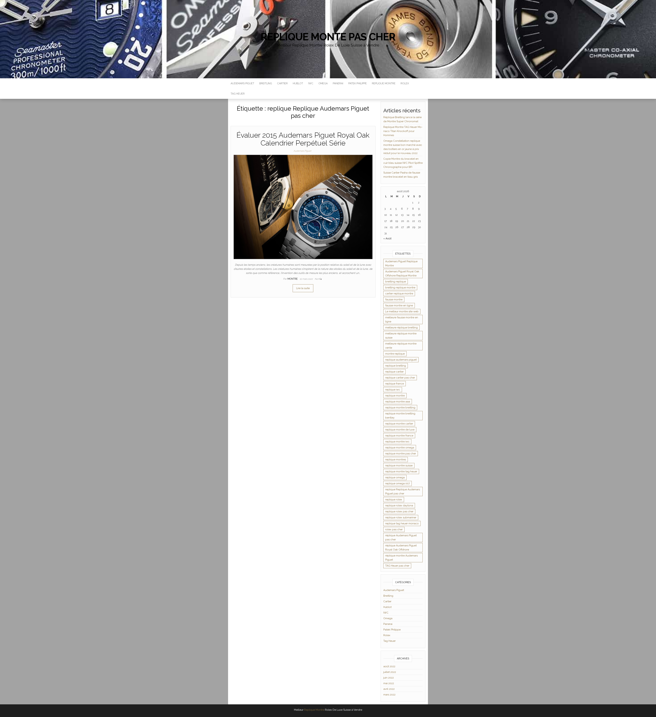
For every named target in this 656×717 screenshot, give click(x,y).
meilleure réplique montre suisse (400, 335)
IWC (310, 83)
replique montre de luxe (399, 429)
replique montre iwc (397, 441)
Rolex (405, 83)
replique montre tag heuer (401, 471)
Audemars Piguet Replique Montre (401, 263)
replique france (394, 383)
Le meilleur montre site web (402, 311)
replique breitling (395, 365)
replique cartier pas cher (400, 377)
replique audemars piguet (401, 359)
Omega (323, 83)
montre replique (395, 353)
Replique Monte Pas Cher (328, 37)
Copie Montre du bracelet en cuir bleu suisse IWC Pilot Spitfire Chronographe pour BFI (403, 163)
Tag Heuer (238, 93)
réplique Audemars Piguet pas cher (401, 537)
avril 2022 (389, 689)
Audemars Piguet (242, 83)
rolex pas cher (394, 529)
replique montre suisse (399, 465)
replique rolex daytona (399, 505)
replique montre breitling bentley (400, 415)
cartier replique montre (399, 293)
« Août (387, 238)
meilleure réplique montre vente (400, 345)
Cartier (282, 83)
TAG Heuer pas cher (397, 565)
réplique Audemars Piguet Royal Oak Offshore (401, 547)
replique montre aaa (397, 401)
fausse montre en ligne (399, 305)
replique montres (395, 459)
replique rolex (393, 499)
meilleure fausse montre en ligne (401, 319)
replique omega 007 (397, 483)
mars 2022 (389, 694)
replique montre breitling (400, 407)
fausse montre (393, 299)
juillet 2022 (389, 672)
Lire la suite (303, 288)
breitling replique (395, 281)
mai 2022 (388, 683)
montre (293, 278)
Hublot (298, 83)
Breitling (265, 83)
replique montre (395, 395)
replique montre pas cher (400, 453)
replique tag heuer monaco (402, 523)
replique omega (395, 477)
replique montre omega (399, 447)
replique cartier (394, 371)
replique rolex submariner (400, 517)
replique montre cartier (399, 423)
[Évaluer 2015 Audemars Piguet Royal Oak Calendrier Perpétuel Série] (303, 206)
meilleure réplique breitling (401, 327)
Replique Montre (383, 83)
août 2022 (389, 666)
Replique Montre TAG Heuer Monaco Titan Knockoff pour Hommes (402, 131)
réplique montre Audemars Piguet (401, 557)
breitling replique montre (400, 287)
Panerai (338, 83)
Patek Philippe (357, 83)
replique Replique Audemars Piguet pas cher (402, 491)
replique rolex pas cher (399, 511)
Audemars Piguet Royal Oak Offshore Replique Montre (402, 273)
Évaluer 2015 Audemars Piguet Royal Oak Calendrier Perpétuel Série (303, 139)
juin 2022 (388, 677)
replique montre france (399, 435)
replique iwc (392, 389)
